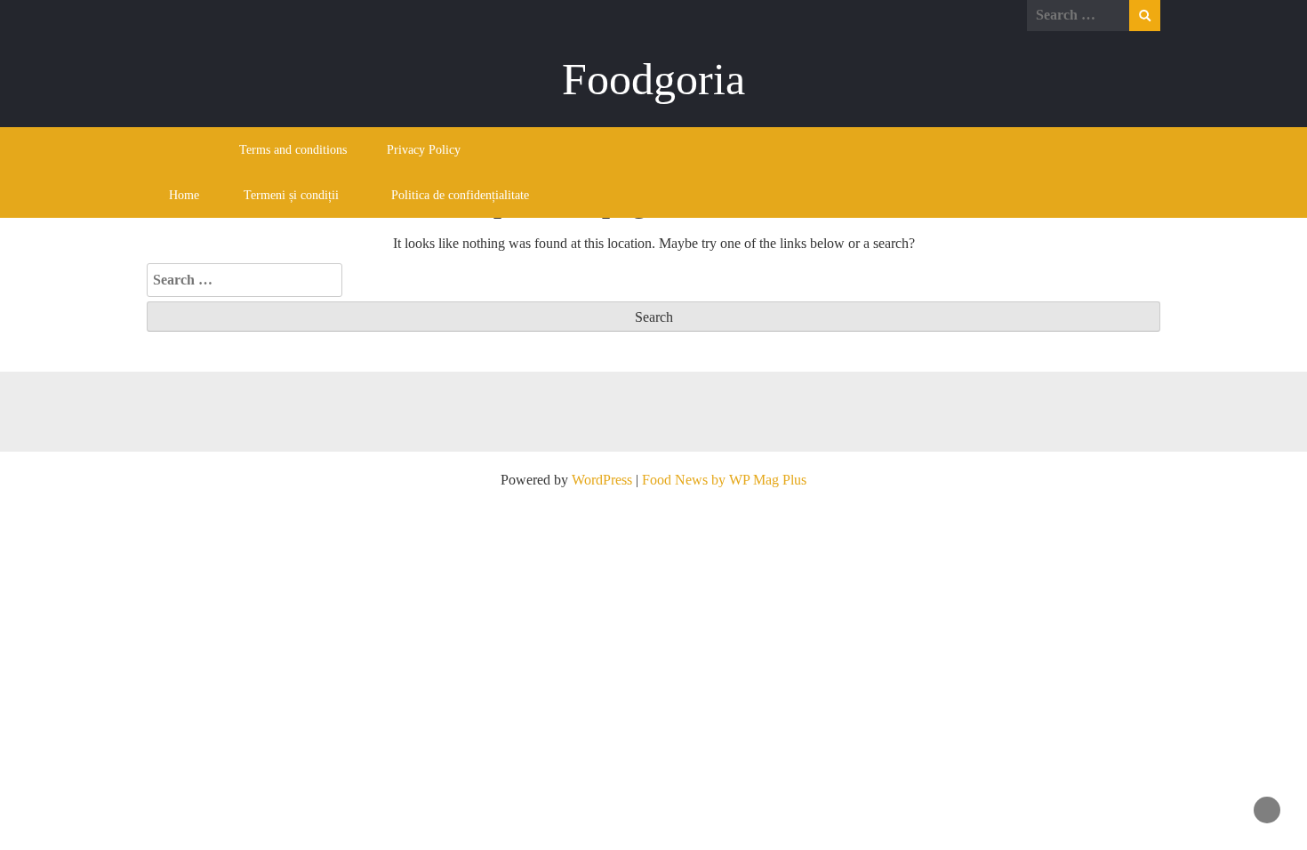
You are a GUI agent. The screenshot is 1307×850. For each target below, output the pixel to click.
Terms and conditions (293, 149)
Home (184, 195)
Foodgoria (653, 79)
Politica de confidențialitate (460, 195)
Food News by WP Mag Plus (724, 479)
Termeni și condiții (291, 195)
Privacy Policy (424, 149)
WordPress (602, 479)
